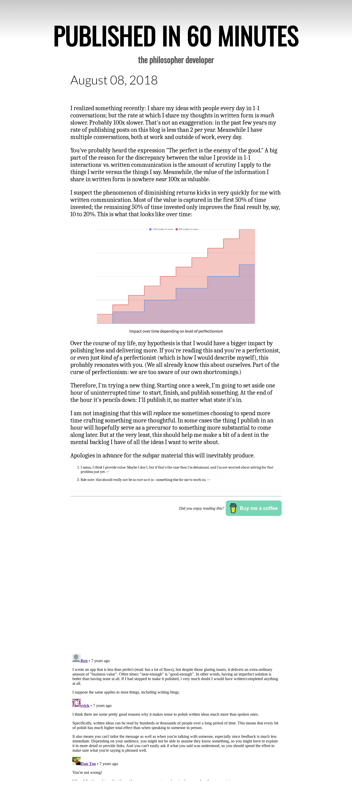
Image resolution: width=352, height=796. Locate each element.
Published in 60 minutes (176, 34)
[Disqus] (176, 584)
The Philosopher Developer (176, 59)
